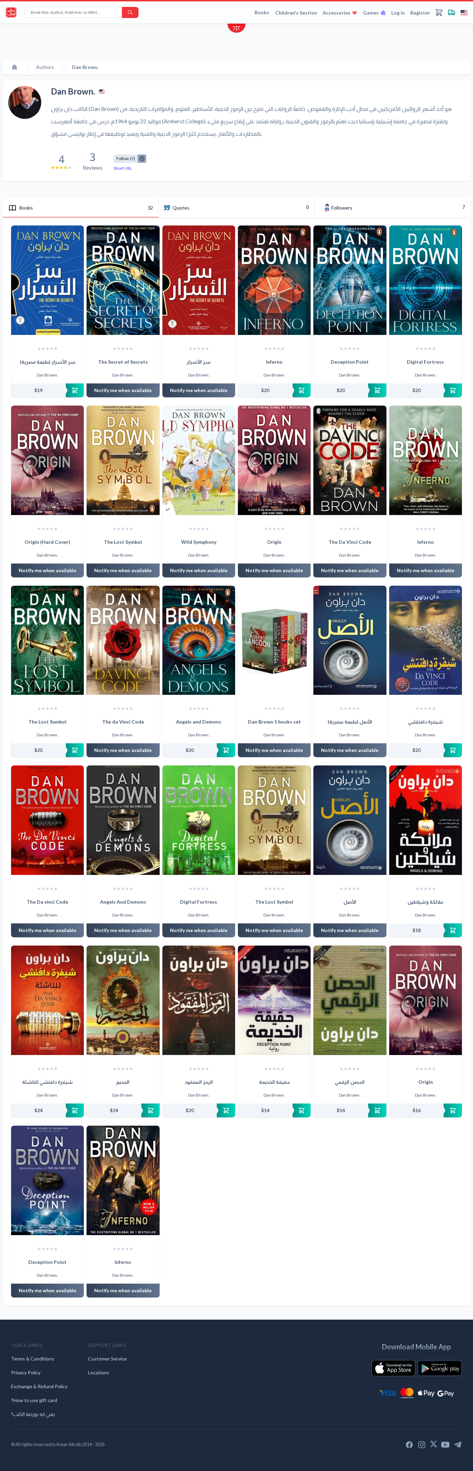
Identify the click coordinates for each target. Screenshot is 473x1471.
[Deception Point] (349, 280)
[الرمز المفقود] (198, 1000)
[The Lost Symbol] (123, 460)
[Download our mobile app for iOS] (393, 1368)
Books (262, 12)
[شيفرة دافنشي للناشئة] (47, 1000)
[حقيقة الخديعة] (274, 1000)
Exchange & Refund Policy (39, 1386)
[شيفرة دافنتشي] (425, 640)
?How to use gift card (34, 1400)
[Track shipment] (451, 12)
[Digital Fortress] (425, 280)
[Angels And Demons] (123, 820)
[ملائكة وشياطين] (425, 820)
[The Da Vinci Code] (349, 460)
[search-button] (130, 12)
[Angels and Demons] (198, 640)
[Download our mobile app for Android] (440, 1368)
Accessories (336, 13)
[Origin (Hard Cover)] (47, 460)
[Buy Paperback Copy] (47, 390)
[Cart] (439, 12)
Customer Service (107, 1359)
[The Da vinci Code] (47, 820)
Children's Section (296, 13)
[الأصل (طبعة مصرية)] (349, 640)
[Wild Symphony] (198, 460)
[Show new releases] (236, 29)
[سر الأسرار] (198, 280)
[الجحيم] (123, 1000)
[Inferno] (274, 280)
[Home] (14, 67)
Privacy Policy (26, 1372)
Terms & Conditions (32, 1359)
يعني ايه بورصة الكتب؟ (33, 1414)
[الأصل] (349, 820)
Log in (398, 13)
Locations (98, 1372)
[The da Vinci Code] (123, 640)
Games (371, 13)
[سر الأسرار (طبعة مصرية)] (47, 280)
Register (420, 13)
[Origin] (274, 460)
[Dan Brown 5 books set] (274, 640)
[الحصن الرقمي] (349, 1000)
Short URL (123, 168)
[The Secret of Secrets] (123, 280)
